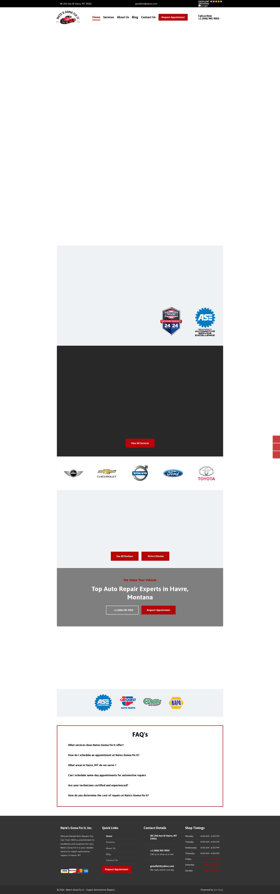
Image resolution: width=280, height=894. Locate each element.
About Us (123, 17)
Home (96, 17)
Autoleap (218, 889)
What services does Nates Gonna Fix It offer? (96, 745)
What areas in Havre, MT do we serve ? (92, 765)
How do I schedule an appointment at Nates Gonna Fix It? (103, 755)
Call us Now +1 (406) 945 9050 (208, 17)
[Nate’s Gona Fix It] (68, 17)
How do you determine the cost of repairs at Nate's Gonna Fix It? (108, 795)
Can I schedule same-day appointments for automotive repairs (107, 775)
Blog (135, 17)
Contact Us (148, 17)
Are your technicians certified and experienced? (98, 785)
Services (108, 17)
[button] (210, 3)
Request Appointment (173, 17)
